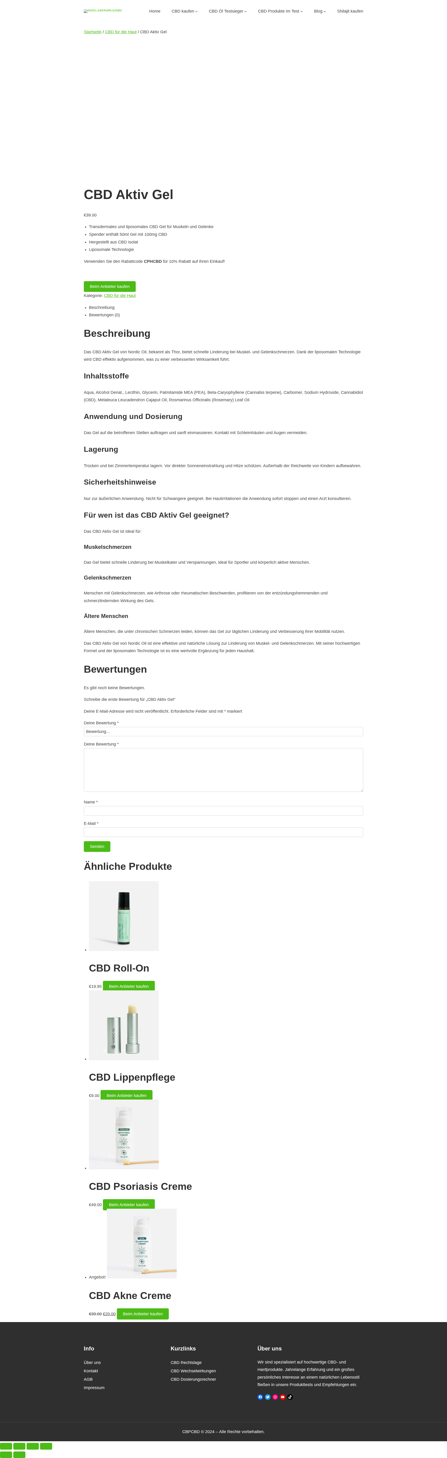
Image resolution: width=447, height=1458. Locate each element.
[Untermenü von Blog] (324, 11)
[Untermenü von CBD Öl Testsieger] (245, 11)
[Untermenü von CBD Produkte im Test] (301, 11)
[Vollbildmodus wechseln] (19, 1446)
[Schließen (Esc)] (46, 1446)
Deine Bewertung (101, 723)
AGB (88, 1379)
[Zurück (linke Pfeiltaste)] (6, 1454)
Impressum (94, 1387)
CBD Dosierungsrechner (193, 1379)
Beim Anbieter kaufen (110, 286)
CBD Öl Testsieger (226, 11)
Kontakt (91, 1371)
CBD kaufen (183, 11)
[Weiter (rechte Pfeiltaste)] (19, 1454)
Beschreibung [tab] (102, 307)
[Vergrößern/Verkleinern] (6, 1446)
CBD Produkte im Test (278, 11)
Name (91, 802)
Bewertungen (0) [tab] (104, 315)
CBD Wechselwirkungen (193, 1371)
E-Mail (91, 823)
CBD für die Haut (121, 32)
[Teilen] (33, 1446)
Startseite (93, 32)
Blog (318, 11)
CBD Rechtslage (186, 1362)
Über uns (92, 1362)
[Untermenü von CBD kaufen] (196, 11)
